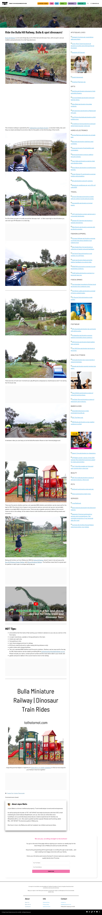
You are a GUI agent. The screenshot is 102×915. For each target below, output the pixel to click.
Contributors (28, 906)
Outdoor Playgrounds (19, 793)
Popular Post (10, 793)
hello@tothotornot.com (66, 904)
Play (57, 3)
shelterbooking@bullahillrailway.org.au (53, 651)
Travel (62, 3)
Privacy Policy (46, 904)
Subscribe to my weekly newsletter (41, 767)
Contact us (63, 902)
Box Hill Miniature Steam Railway (15, 562)
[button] (88, 3)
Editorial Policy (46, 902)
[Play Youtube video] (36, 604)
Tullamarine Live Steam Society (38, 128)
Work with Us (28, 904)
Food (51, 3)
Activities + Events (43, 3)
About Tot (27, 902)
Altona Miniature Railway (34, 562)
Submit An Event (46, 906)
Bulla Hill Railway (10, 38)
